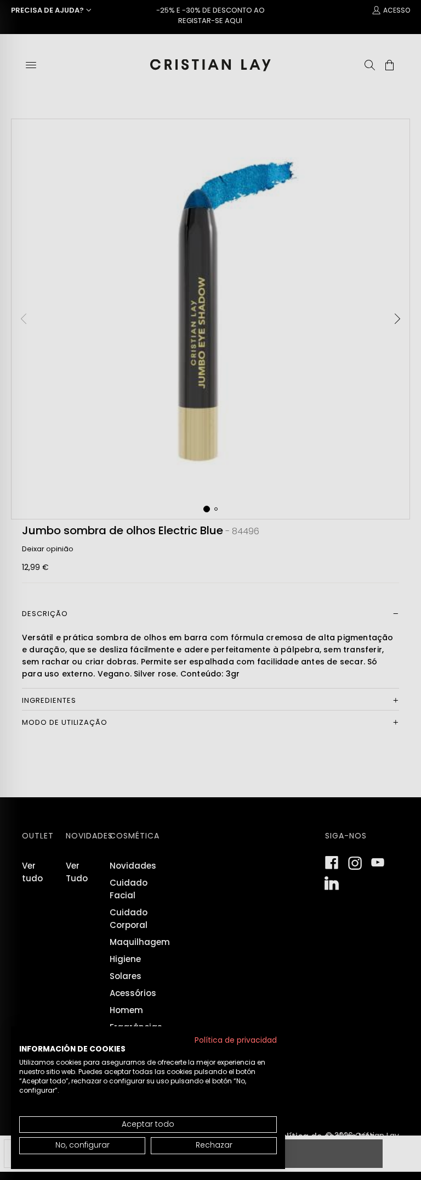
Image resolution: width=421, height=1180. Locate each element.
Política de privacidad (236, 1040)
